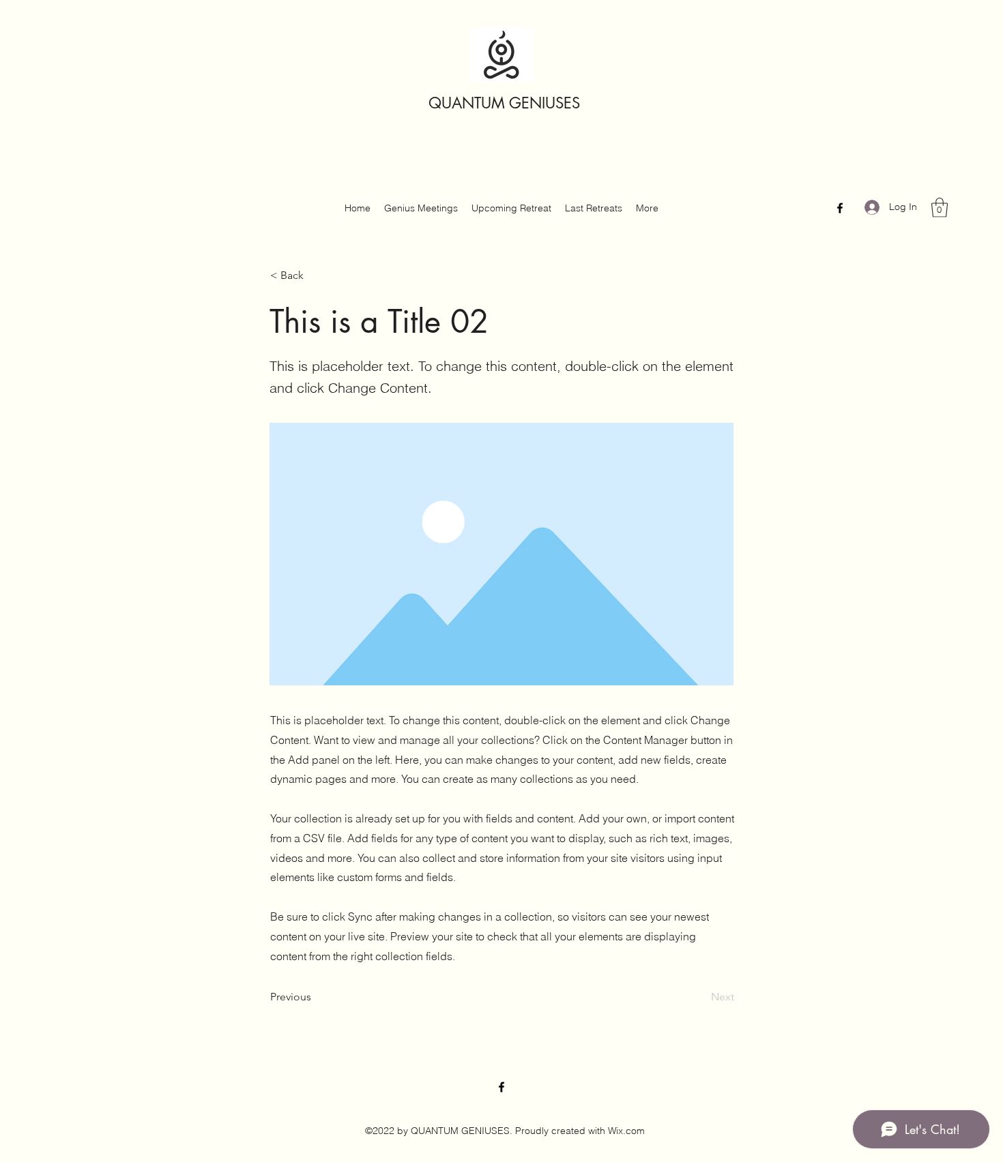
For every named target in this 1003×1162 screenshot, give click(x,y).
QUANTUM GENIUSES (504, 103)
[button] (939, 208)
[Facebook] (840, 208)
